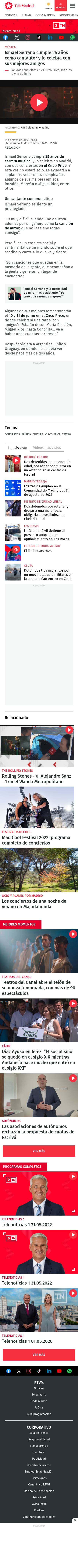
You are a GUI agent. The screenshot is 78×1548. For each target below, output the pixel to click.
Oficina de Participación (39, 1491)
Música (10, 47)
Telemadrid (39, 1394)
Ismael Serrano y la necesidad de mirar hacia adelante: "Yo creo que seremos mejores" (14, 293)
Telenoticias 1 (13, 1219)
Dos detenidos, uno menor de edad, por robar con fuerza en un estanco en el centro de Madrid (13, 463)
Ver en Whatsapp (69, 1371)
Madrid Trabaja (35, 481)
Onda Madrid (45, 15)
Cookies (39, 1510)
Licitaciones (39, 1478)
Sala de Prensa (39, 1432)
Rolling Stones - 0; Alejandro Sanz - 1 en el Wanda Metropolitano (37, 746)
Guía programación (39, 1414)
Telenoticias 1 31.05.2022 (39, 1193)
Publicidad (39, 1458)
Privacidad (39, 1497)
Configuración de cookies (39, 1516)
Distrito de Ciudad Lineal (43, 501)
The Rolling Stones (17, 770)
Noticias (11, 15)
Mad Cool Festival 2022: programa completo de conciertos (37, 808)
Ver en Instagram (29, 1371)
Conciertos (12, 434)
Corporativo (39, 1427)
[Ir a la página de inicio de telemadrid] (19, 6)
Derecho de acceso (39, 1465)
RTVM (39, 1383)
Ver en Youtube (59, 1371)
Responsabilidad (39, 1439)
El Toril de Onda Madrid (42, 546)
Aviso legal (39, 1504)
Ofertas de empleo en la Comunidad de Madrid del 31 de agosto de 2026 (13, 488)
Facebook (5, 37)
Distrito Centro (36, 457)
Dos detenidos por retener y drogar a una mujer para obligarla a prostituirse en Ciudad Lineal (13, 508)
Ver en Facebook (8, 1372)
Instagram (28, 37)
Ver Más (39, 1151)
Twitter (16, 37)
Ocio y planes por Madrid (22, 895)
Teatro (66, 434)
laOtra (39, 1407)
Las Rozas (31, 525)
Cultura (38, 434)
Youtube (61, 37)
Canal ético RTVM (39, 1484)
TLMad (26, 15)
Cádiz (6, 1046)
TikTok (39, 37)
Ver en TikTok (39, 1372)
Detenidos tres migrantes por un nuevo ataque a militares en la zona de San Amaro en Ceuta (13, 572)
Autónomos (11, 1121)
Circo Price (52, 434)
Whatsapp (72, 37)
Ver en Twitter (19, 1372)
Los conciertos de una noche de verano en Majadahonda (39, 870)
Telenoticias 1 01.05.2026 (39, 1310)
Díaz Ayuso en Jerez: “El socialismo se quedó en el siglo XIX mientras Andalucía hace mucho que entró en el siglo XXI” (39, 1020)
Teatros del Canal (16, 977)
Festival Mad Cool (16, 832)
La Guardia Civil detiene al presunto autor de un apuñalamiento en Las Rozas (13, 532)
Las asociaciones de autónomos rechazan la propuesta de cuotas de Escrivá (39, 1095)
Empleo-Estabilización (39, 1471)
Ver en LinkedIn (49, 1371)
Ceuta (28, 565)
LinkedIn (50, 37)
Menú (72, 5)
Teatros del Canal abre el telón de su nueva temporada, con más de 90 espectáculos (39, 951)
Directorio (39, 1452)
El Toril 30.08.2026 (13, 552)
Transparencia (39, 1445)
